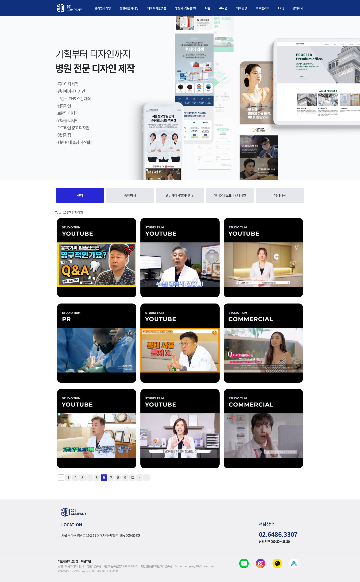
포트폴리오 (262, 8)
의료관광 (241, 8)
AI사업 (223, 8)
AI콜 (207, 8)
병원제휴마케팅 (129, 8)
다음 (139, 477)
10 (132, 477)
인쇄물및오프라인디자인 (230, 195)
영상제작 (280, 195)
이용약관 (86, 561)
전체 (80, 195)
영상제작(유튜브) (185, 8)
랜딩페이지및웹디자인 (180, 195)
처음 (61, 477)
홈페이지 (130, 195)
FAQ (281, 8)
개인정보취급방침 (68, 561)
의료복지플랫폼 (156, 8)
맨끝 (146, 477)
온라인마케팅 (103, 8)
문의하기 (297, 8)
